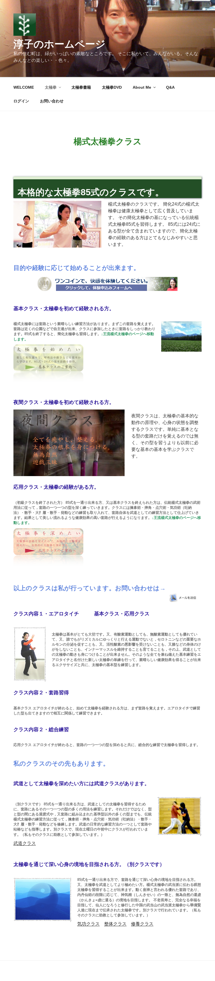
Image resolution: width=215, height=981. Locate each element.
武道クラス (24, 843)
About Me (142, 87)
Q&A (170, 87)
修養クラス (142, 923)
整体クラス (115, 923)
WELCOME (23, 87)
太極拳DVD (112, 87)
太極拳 (51, 87)
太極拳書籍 (81, 87)
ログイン (21, 101)
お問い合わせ (52, 101)
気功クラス (88, 923)
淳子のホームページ (59, 44)
